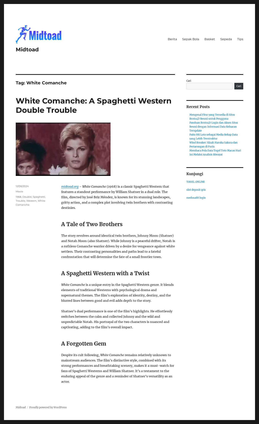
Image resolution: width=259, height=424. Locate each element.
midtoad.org (69, 186)
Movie (19, 191)
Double (27, 196)
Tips (240, 39)
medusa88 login (196, 197)
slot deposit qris (196, 189)
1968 (18, 196)
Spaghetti (39, 196)
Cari (188, 80)
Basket (209, 39)
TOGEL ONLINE (195, 181)
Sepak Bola (190, 39)
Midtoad (27, 49)
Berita (172, 39)
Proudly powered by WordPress (48, 407)
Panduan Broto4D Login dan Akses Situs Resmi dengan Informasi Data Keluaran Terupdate (213, 126)
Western (31, 200)
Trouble (20, 200)
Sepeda (226, 39)
